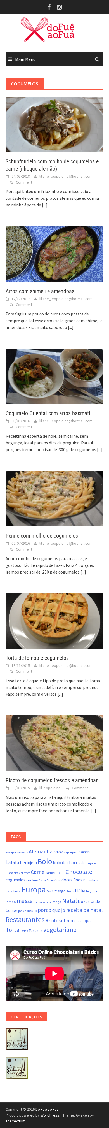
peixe (22, 911)
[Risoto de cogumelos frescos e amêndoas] (54, 742)
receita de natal (84, 910)
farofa (50, 891)
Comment (24, 182)
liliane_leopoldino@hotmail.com (66, 176)
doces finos (71, 880)
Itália (80, 891)
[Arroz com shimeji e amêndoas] (54, 253)
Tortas (24, 931)
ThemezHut (15, 1121)
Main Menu (25, 59)
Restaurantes (25, 919)
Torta (13, 930)
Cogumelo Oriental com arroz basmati (48, 413)
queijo (58, 910)
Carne (37, 872)
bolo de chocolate (69, 862)
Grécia (70, 891)
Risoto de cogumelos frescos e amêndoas (52, 780)
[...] (45, 205)
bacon (84, 852)
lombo (11, 902)
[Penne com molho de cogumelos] (54, 498)
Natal (69, 900)
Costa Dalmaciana (50, 880)
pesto (32, 910)
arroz (58, 852)
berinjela (28, 862)
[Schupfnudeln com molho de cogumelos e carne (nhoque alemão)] (54, 124)
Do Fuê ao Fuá (47, 1109)
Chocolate (78, 872)
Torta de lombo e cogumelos (37, 657)
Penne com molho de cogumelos (42, 535)
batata (12, 862)
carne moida (55, 873)
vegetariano (60, 929)
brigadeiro (92, 863)
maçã (57, 902)
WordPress (50, 1115)
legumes (92, 891)
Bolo (45, 861)
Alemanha (41, 851)
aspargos (71, 852)
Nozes (84, 901)
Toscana (35, 930)
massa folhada (43, 902)
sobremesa (70, 920)
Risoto (52, 920)
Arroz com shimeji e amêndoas (40, 291)
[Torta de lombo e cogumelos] (54, 620)
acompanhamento (17, 852)
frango (60, 890)
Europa (33, 889)
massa (25, 901)
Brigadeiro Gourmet (18, 873)
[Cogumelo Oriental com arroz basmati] (54, 376)
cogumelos (15, 880)
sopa (86, 920)
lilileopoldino (50, 787)
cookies (32, 880)
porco (44, 910)
